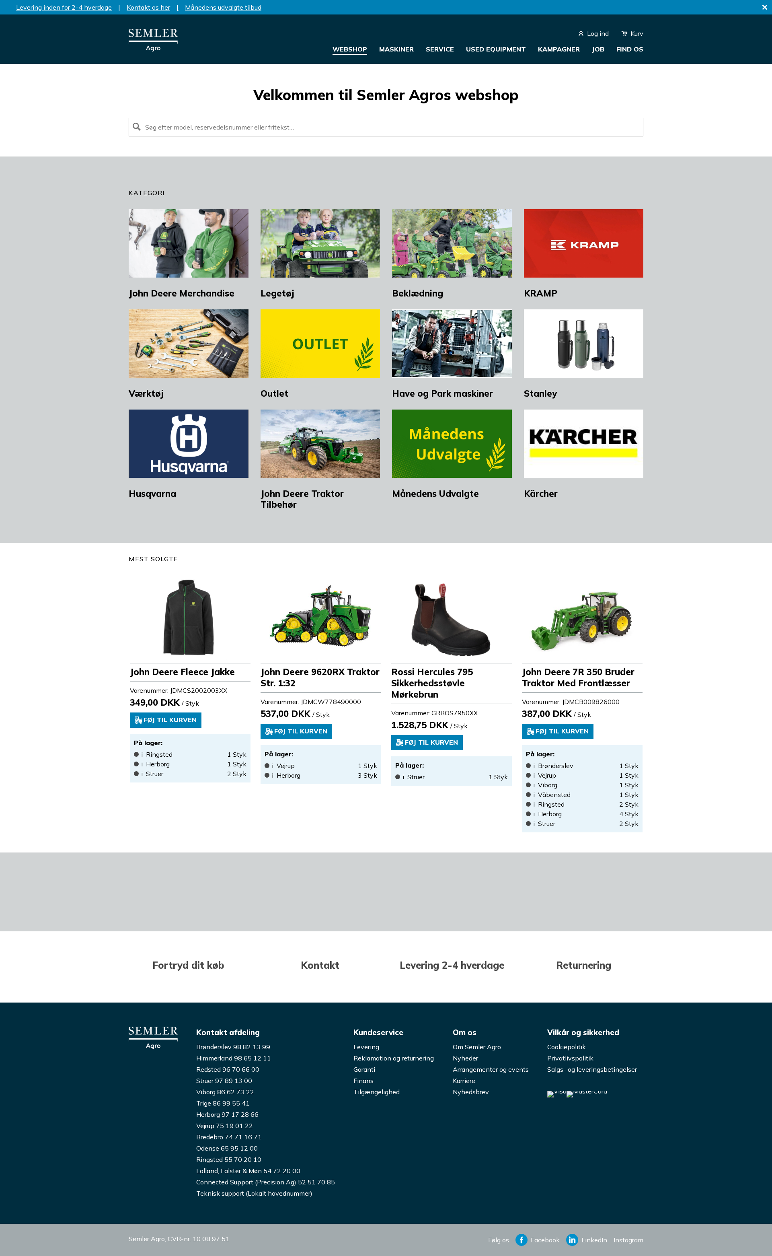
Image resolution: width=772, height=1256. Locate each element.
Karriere (464, 1081)
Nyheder (465, 1058)
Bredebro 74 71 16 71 (229, 1137)
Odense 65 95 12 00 (227, 1148)
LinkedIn (594, 1240)
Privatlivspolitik (570, 1058)
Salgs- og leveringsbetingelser (592, 1069)
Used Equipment (496, 49)
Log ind (598, 33)
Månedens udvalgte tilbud (223, 7)
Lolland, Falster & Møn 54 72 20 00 (248, 1171)
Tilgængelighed (376, 1092)
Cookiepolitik (566, 1047)
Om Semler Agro (477, 1047)
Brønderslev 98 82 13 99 (233, 1047)
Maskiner (396, 49)
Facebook (545, 1240)
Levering (366, 1047)
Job (598, 49)
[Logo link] (153, 49)
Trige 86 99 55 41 (223, 1103)
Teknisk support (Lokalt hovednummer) (254, 1193)
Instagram (628, 1240)
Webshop (350, 49)
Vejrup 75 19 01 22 (224, 1126)
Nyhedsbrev (471, 1092)
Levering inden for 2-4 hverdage (64, 7)
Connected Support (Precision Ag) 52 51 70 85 (265, 1182)
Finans (363, 1081)
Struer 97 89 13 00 (224, 1081)
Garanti (364, 1069)
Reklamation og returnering (393, 1058)
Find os (629, 49)
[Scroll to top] (750, 1234)
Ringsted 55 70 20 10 (228, 1159)
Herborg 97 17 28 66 (227, 1114)
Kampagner (559, 49)
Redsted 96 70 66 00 (227, 1069)
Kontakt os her (148, 7)
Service (440, 49)
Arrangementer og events (491, 1069)
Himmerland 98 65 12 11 (233, 1058)
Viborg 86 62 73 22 (225, 1092)
